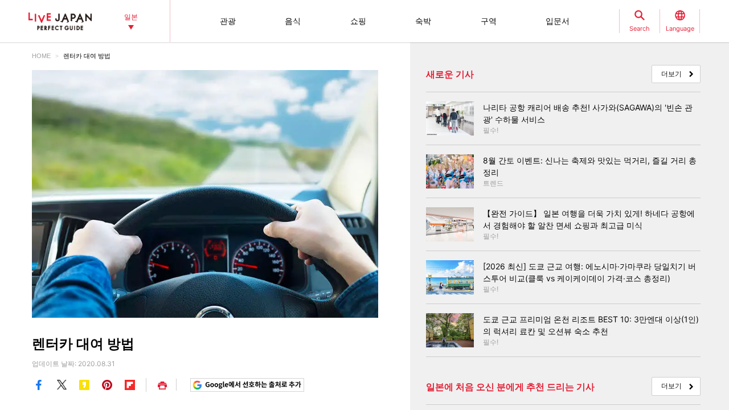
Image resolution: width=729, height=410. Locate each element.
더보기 (671, 73)
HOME (41, 55)
